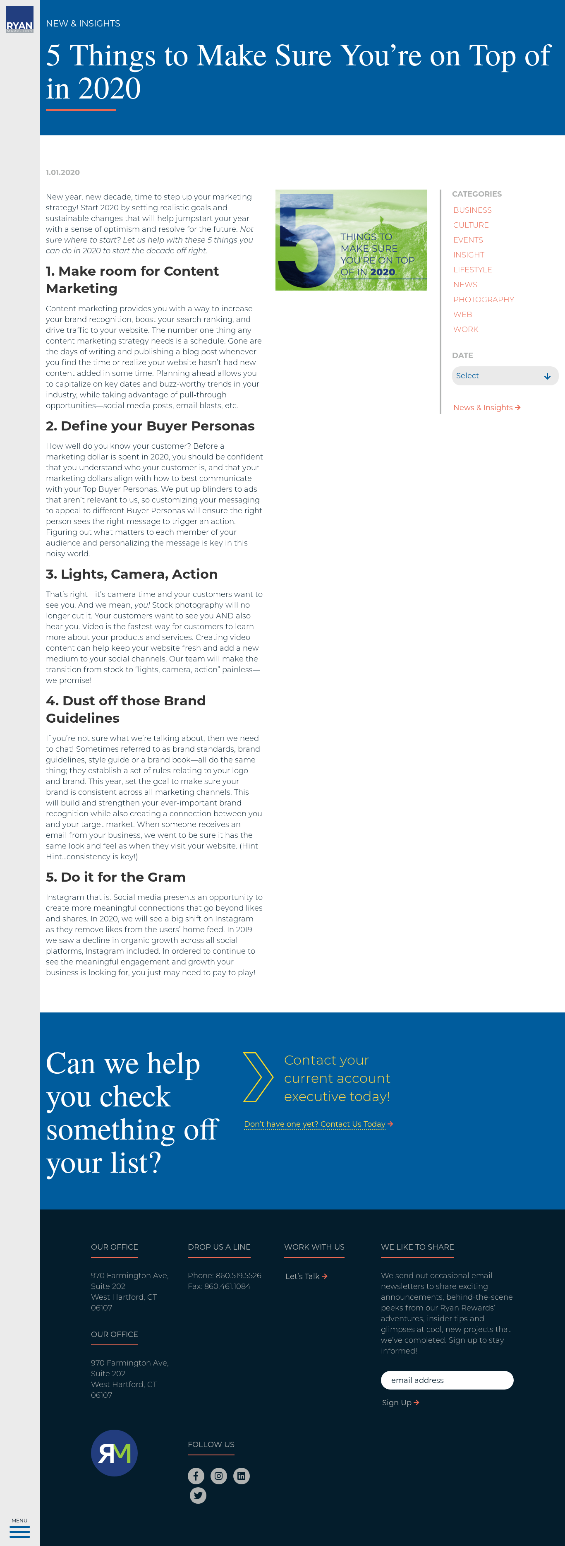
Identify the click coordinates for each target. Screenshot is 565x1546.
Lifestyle (472, 269)
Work (466, 329)
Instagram (219, 1476)
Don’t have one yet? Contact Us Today (314, 1124)
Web (462, 314)
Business (472, 210)
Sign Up (397, 1402)
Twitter (198, 1495)
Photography (483, 299)
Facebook (196, 1476)
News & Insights (483, 407)
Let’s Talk (302, 1276)
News (465, 284)
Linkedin (241, 1476)
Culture (471, 225)
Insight (468, 255)
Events (468, 240)
